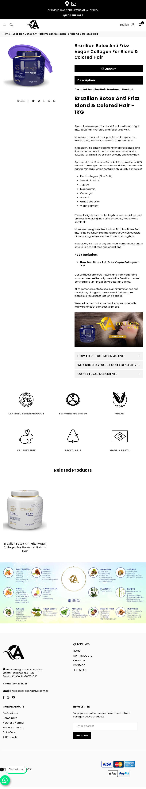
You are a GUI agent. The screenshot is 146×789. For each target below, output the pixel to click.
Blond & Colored (13, 727)
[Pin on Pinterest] (38, 101)
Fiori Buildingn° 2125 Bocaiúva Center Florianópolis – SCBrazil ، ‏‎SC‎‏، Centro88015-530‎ (22, 673)
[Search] (11, 25)
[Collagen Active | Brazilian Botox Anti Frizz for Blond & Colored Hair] (109, 346)
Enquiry (110, 69)
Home (6, 33)
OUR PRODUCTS (82, 656)
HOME (76, 651)
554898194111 (20, 683)
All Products (10, 737)
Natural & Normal (13, 723)
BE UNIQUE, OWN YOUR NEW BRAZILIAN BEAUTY (73, 10)
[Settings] (132, 24)
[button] (139, 24)
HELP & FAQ (79, 670)
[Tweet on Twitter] (33, 101)
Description (86, 80)
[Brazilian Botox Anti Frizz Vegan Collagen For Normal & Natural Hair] (25, 510)
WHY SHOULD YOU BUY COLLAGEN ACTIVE (107, 365)
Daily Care (9, 732)
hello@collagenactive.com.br (30, 691)
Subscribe (82, 735)
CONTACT (79, 665)
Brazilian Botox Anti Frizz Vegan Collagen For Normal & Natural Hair (24, 547)
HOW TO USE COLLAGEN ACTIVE (100, 356)
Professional (10, 713)
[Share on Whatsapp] (49, 101)
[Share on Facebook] (28, 101)
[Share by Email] (54, 101)
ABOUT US (79, 660)
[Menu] (4, 25)
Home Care (10, 718)
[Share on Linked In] (44, 101)
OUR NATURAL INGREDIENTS (97, 374)
